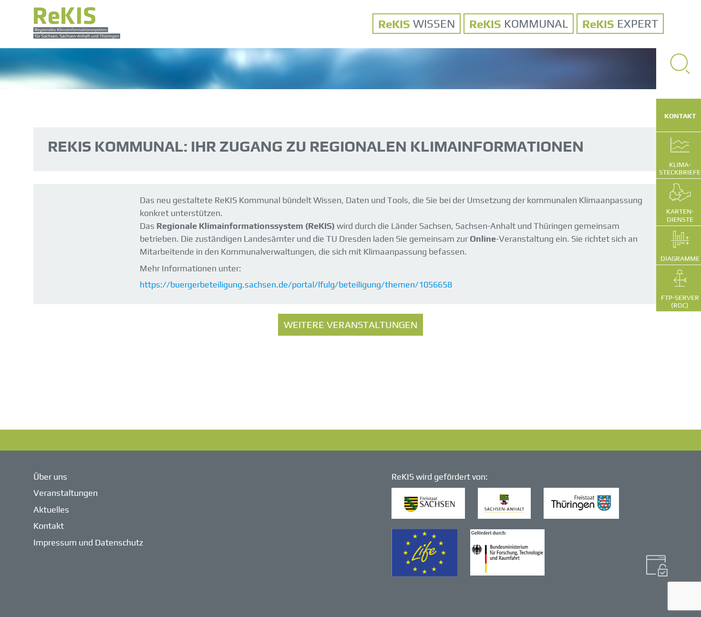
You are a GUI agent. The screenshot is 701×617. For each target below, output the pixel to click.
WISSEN (434, 23)
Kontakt (48, 526)
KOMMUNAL (536, 23)
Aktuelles (51, 509)
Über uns (50, 477)
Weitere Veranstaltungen (350, 324)
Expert (637, 23)
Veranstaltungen (65, 493)
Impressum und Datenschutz (88, 542)
